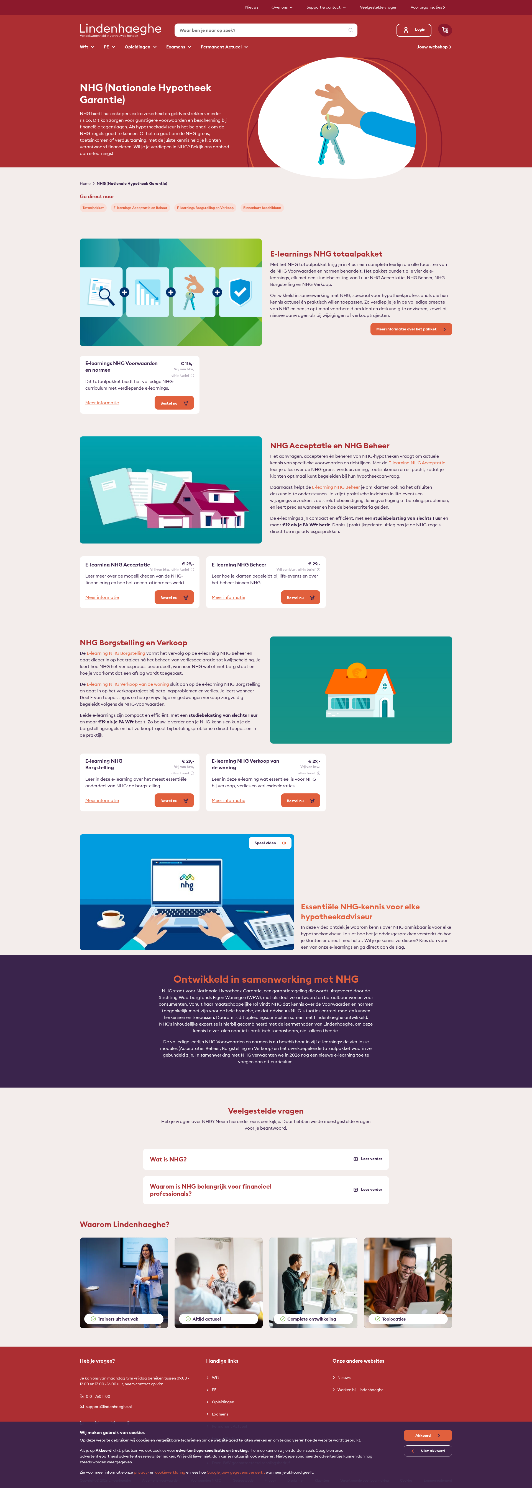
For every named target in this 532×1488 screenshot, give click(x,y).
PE (107, 47)
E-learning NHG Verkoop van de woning (128, 684)
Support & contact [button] (324, 7)
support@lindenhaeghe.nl (109, 1406)
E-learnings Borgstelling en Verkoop (205, 208)
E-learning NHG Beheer (336, 487)
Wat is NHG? (168, 1159)
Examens (176, 47)
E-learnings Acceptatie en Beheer (140, 208)
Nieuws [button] (251, 7)
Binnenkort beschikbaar (262, 208)
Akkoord (423, 1435)
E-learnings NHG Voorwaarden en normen (121, 366)
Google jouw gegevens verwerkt (236, 1472)
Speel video (266, 842)
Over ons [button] (280, 7)
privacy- (141, 1472)
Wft (84, 47)
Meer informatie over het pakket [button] (407, 329)
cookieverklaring (170, 1472)
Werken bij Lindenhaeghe (360, 1389)
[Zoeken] (351, 30)
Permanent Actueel (222, 47)
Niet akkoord (432, 1450)
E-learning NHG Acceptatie (416, 462)
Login (420, 29)
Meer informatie (102, 402)
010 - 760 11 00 (98, 1396)
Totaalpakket (93, 208)
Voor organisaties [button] (427, 7)
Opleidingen (138, 47)
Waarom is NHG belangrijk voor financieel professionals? (211, 1189)
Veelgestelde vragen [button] (378, 7)
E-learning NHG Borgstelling (116, 653)
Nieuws (344, 1377)
